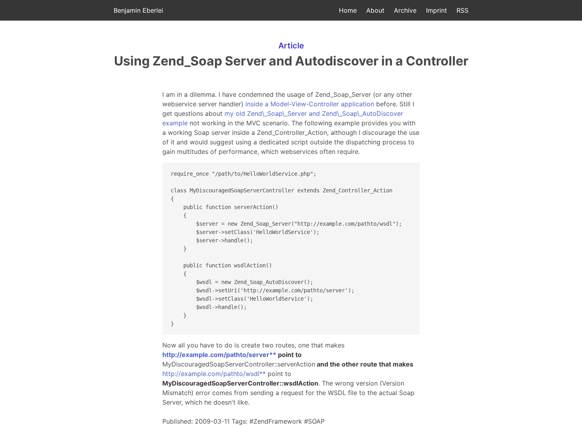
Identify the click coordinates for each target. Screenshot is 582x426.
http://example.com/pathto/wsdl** (214, 374)
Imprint (436, 10)
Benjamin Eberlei (138, 10)
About (375, 10)
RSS (462, 10)
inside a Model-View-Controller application (309, 104)
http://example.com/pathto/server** (219, 355)
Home (348, 10)
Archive (405, 10)
